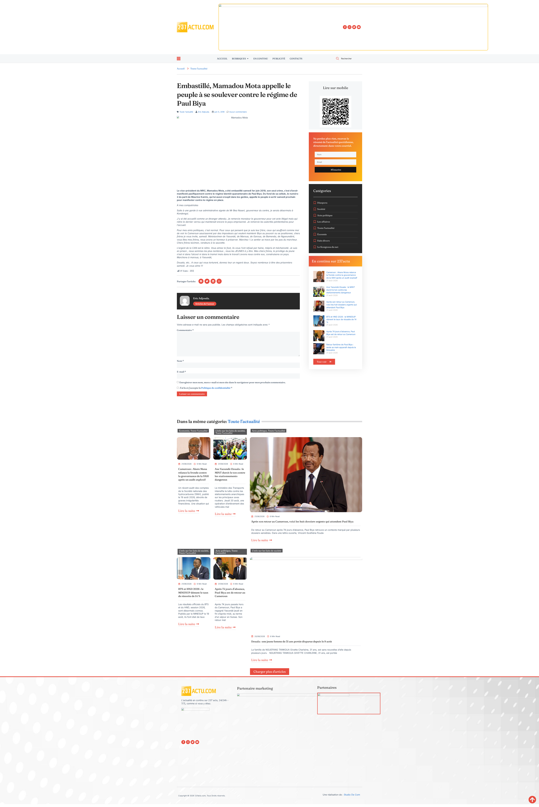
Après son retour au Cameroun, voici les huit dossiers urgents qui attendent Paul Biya (341, 304)
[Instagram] (349, 27)
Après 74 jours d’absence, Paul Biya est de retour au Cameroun (230, 592)
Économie (184, 430)
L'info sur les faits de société (230, 430)
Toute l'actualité (198, 68)
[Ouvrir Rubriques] (248, 58)
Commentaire (185, 330)
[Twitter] (354, 27)
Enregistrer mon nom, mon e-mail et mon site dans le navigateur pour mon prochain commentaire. (232, 382)
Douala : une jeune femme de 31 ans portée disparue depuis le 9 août (291, 641)
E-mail (181, 371)
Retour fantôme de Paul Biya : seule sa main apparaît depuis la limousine (341, 347)
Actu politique (259, 430)
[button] (201, 281)
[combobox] (347, 58)
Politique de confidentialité (216, 387)
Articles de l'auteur (204, 303)
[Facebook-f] (345, 27)
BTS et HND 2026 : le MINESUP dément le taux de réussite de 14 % (341, 319)
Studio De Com (352, 794)
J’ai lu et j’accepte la (206, 387)
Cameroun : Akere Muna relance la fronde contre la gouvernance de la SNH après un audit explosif (341, 275)
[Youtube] (359, 27)
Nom (180, 360)
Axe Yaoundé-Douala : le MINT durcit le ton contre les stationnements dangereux (340, 290)
